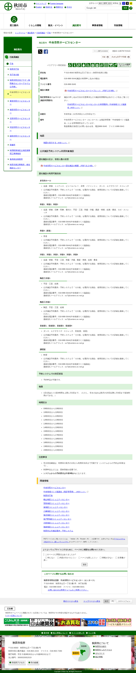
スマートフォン (124, 601)
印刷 (103, 57)
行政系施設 (41, 33)
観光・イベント (55, 25)
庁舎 (49, 33)
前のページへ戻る (70, 601)
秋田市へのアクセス (103, 650)
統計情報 (99, 657)
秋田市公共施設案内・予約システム (58, 531)
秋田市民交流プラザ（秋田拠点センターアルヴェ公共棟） (20, 83)
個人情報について (60, 633)
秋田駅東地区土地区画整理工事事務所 (20, 152)
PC (113, 601)
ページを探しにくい (89, 558)
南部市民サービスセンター (20, 111)
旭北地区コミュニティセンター (56, 515)
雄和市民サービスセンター (20, 137)
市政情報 (118, 25)
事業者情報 (97, 25)
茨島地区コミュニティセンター (56, 503)
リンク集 (92, 633)
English (39, 7)
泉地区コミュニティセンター (55, 507)
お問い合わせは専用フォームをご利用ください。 (68, 590)
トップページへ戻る (91, 601)
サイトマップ (41, 4)
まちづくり (100, 653)
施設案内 (30, 33)
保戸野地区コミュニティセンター (57, 519)
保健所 (12, 145)
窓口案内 (14, 25)
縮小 (100, 3)
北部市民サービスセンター (20, 120)
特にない (51, 558)
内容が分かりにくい (68, 558)
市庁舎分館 (14, 75)
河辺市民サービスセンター (20, 128)
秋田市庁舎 (48, 496)
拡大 (110, 3)
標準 (105, 3)
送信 (84, 564)
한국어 (69, 7)
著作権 (46, 633)
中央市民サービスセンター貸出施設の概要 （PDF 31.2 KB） (68, 166)
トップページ (20, 33)
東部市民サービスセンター (20, 102)
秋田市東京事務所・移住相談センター (20, 166)
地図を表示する (55, 143)
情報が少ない (107, 558)
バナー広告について (14, 616)
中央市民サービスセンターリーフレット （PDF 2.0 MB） (91, 91)
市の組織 (34, 663)
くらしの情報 (34, 25)
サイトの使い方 (77, 633)
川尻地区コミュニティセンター (56, 523)
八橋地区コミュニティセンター (56, 511)
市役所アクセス (18, 663)
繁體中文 (59, 7)
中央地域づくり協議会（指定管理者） (64, 492)
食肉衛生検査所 (16, 159)
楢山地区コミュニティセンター (56, 500)
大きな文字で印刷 (118, 57)
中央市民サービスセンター (54, 488)
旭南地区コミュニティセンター (56, 527)
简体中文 (48, 7)
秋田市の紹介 (100, 646)
